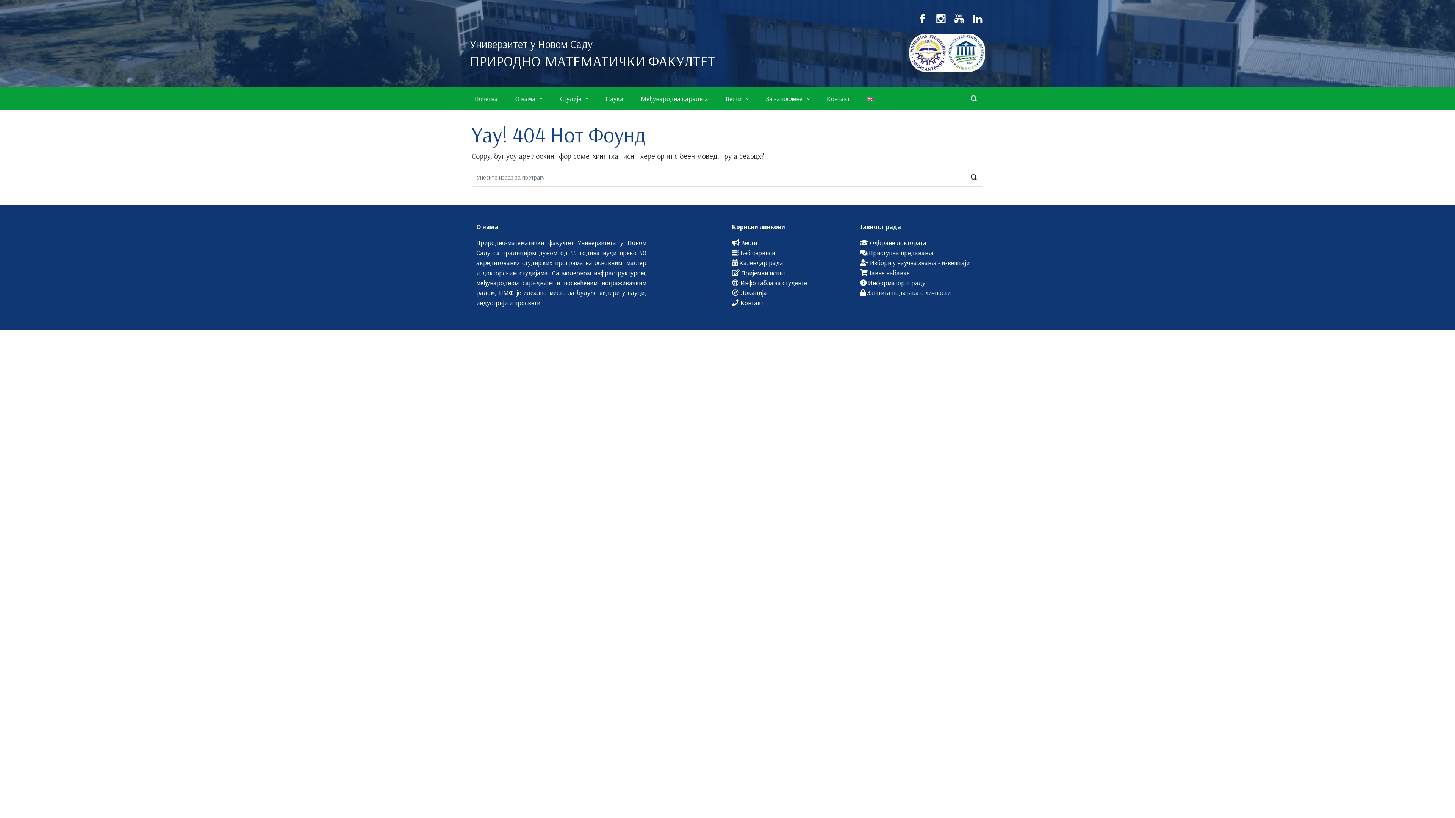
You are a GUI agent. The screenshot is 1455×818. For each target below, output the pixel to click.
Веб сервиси (757, 252)
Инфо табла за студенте (773, 282)
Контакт (751, 302)
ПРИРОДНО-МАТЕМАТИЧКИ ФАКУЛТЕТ (592, 61)
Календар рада (761, 262)
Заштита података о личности (909, 292)
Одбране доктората (898, 242)
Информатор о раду (896, 282)
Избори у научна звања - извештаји (920, 262)
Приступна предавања (901, 252)
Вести (749, 242)
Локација (753, 292)
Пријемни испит (763, 273)
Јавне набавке (889, 273)
